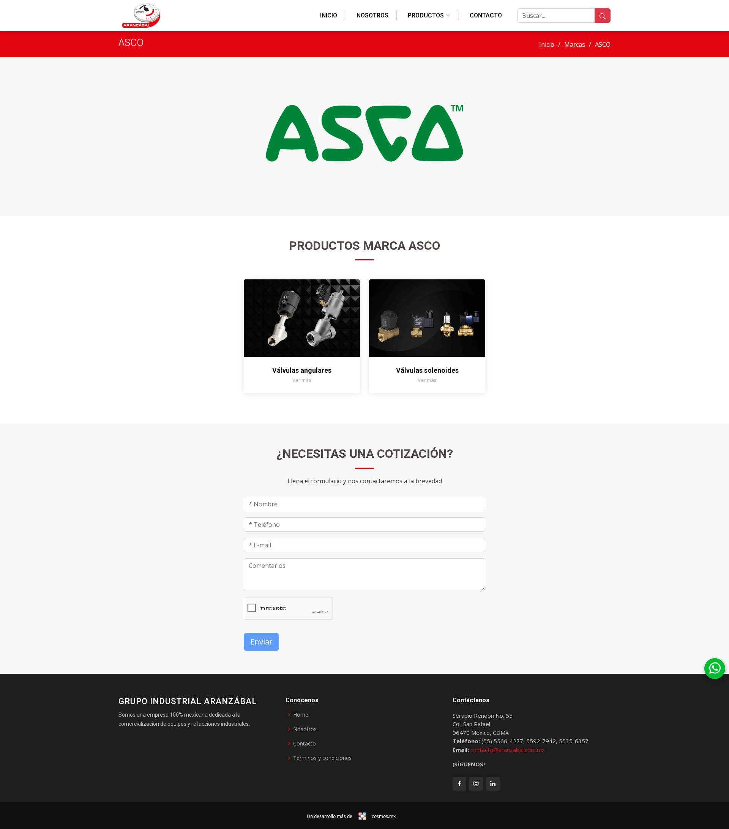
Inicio (328, 15)
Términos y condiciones (322, 758)
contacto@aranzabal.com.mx (507, 749)
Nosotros (372, 15)
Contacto (486, 15)
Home (300, 714)
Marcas (574, 44)
